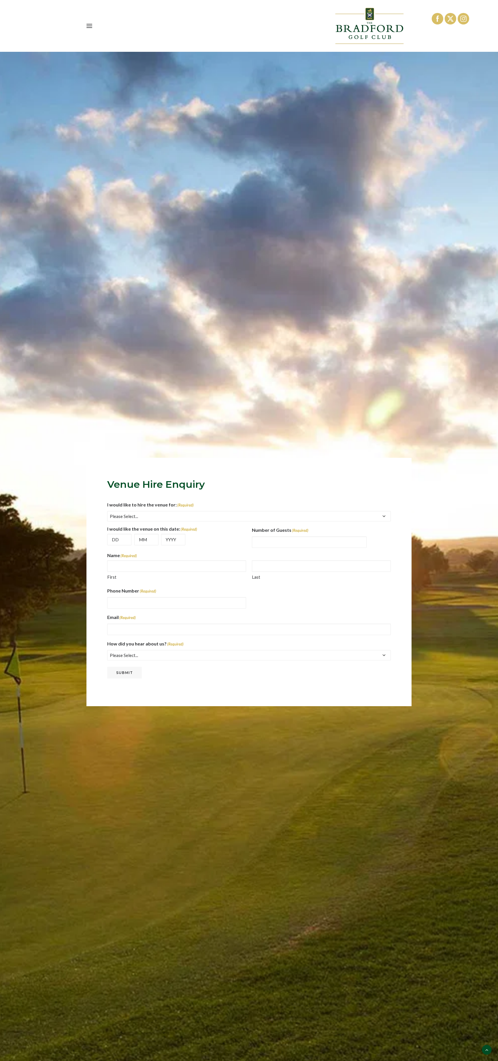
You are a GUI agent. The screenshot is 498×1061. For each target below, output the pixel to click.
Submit (124, 672)
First (111, 577)
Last (256, 577)
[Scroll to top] (487, 1049)
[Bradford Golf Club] (369, 26)
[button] (89, 26)
